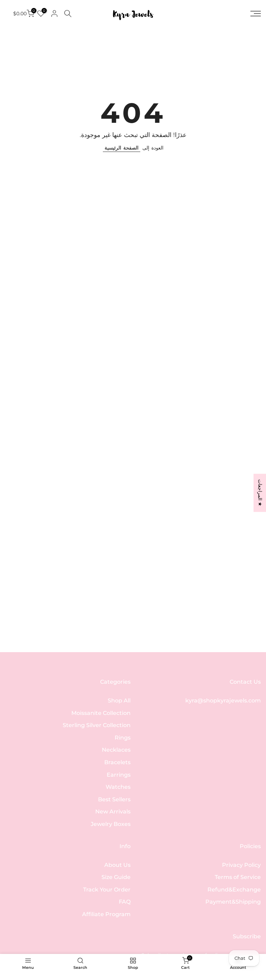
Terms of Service (238, 877)
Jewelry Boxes (111, 824)
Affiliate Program (106, 914)
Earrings (119, 774)
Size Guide (116, 877)
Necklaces (116, 749)
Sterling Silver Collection (97, 725)
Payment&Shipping (233, 901)
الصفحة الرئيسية (122, 148)
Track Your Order (107, 889)
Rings (123, 737)
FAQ (125, 901)
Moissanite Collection (101, 713)
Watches (118, 787)
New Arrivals (113, 811)
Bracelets (117, 762)
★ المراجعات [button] (260, 492)
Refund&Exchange (234, 889)
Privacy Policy (241, 865)
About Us (117, 865)
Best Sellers (114, 799)
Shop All (119, 700)
